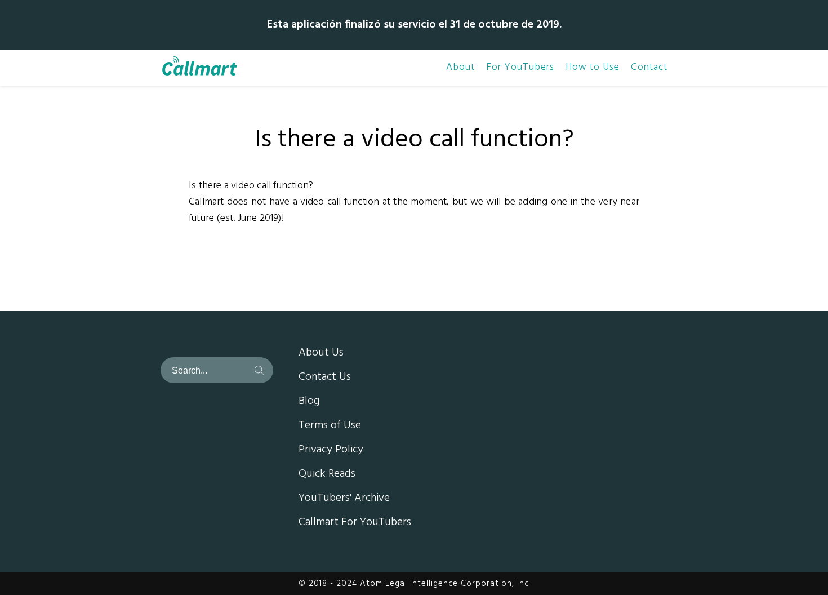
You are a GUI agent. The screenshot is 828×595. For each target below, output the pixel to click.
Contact (649, 68)
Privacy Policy (331, 450)
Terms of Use (330, 426)
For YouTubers (520, 68)
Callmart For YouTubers (355, 522)
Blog (309, 401)
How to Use (593, 68)
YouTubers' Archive (344, 498)
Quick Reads (327, 474)
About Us (321, 353)
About (460, 68)
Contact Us (325, 377)
